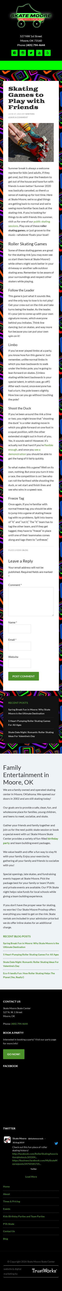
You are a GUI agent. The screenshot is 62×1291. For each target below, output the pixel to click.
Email (12, 639)
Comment (15, 584)
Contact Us (9, 1231)
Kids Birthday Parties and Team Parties (24, 1216)
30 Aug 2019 (18, 1142)
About (6, 1194)
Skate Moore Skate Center (31, 16)
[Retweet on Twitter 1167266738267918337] (20, 1169)
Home (6, 1186)
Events (6, 1208)
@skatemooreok (35, 1138)
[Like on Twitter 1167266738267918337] (26, 1169)
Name (12, 622)
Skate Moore (19, 1138)
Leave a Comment (18, 117)
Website (13, 656)
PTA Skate (8, 1223)
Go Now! (13, 1054)
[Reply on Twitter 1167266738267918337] (14, 1169)
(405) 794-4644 (35, 45)
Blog (25, 550)
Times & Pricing (11, 1201)
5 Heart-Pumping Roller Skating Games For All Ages (31, 954)
